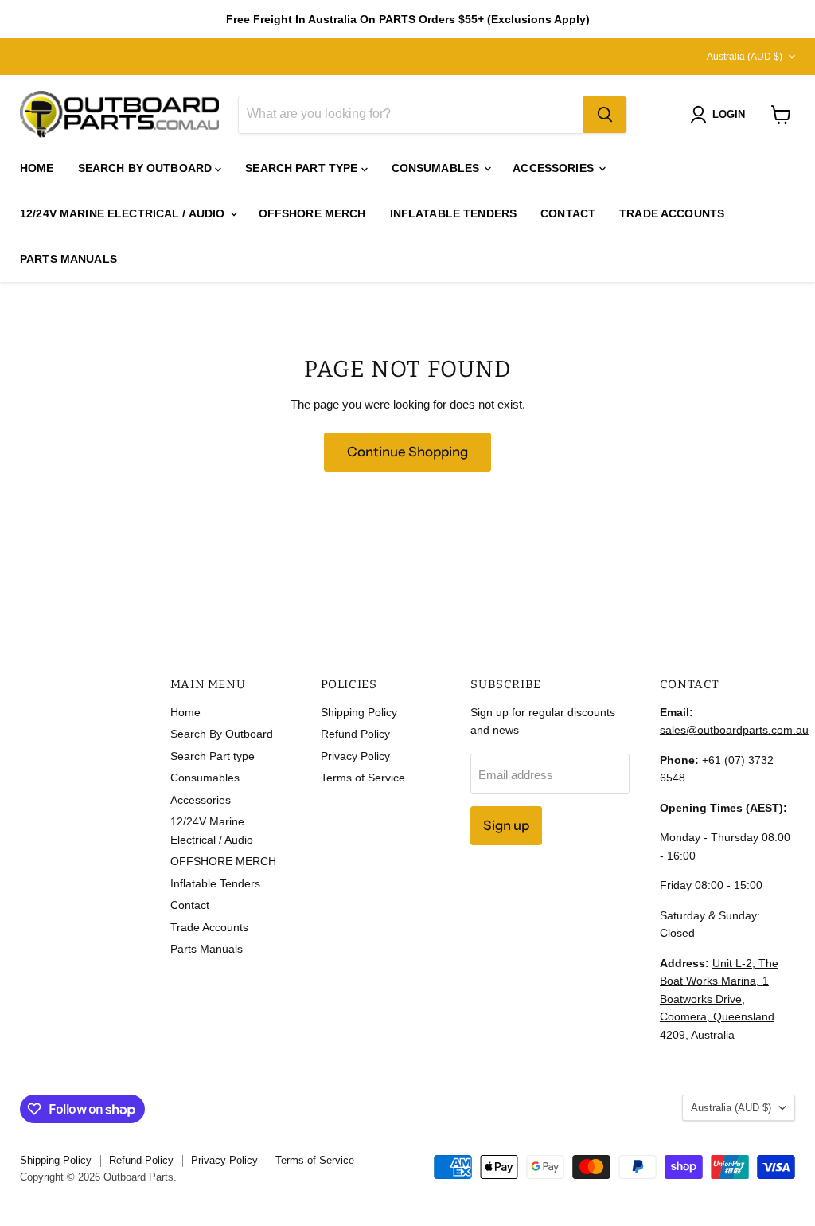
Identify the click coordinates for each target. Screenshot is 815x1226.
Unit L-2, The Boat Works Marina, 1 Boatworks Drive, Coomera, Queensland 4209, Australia (719, 999)
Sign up (506, 825)
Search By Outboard (147, 168)
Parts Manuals (68, 259)
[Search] (604, 114)
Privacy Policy (355, 756)
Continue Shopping (407, 452)
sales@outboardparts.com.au (734, 729)
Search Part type (303, 168)
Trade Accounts (671, 213)
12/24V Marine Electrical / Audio (124, 213)
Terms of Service (363, 777)
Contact (567, 213)
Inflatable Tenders (453, 213)
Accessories (555, 168)
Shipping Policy (359, 712)
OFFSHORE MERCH (312, 213)
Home (37, 168)
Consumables (437, 168)
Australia (744, 56)
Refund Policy (355, 733)
